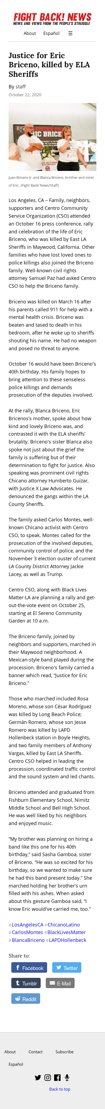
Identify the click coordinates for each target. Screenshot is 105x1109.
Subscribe (64, 1051)
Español (51, 33)
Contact (36, 1051)
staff (21, 86)
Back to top (59, 1089)
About (30, 33)
